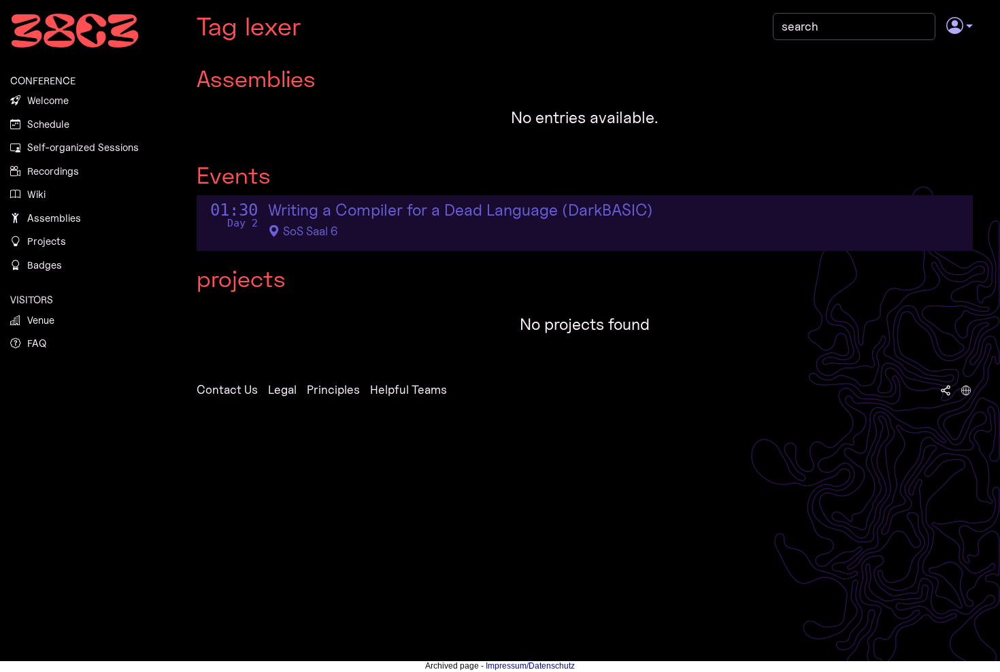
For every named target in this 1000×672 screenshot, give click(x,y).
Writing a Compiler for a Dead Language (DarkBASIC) (460, 210)
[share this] (945, 390)
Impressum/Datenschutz (530, 666)
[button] (959, 26)
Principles (333, 389)
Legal (282, 389)
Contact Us (227, 389)
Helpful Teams (408, 389)
